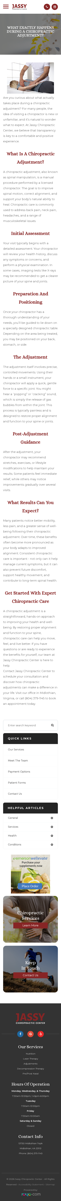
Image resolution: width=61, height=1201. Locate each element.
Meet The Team (18, 760)
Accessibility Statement (31, 1184)
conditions (14, 844)
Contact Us (15, 793)
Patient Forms (17, 782)
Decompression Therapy (30, 1068)
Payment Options (19, 771)
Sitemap (50, 1184)
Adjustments (30, 1063)
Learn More (30, 925)
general (13, 817)
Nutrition (30, 1053)
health (12, 835)
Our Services (16, 749)
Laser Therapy (30, 1058)
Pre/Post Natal (30, 1073)
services (13, 826)
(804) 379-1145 (34, 1153)
